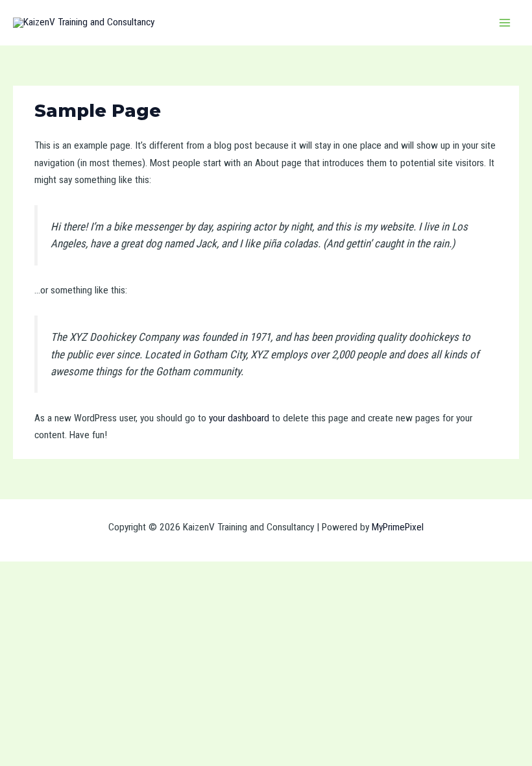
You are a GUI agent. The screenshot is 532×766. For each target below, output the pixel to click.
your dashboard (239, 418)
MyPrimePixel (396, 527)
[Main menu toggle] (505, 22)
